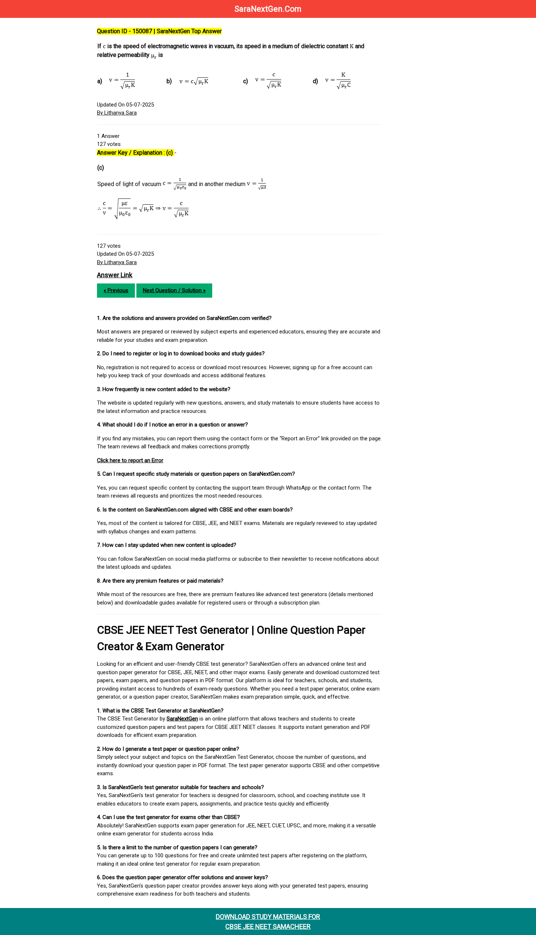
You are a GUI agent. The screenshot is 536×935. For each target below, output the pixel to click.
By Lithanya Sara (117, 112)
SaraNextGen (182, 718)
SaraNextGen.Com (268, 8)
